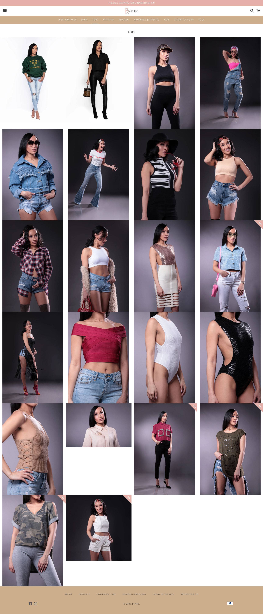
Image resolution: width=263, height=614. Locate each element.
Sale (201, 20)
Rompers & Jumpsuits (146, 20)
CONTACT (84, 594)
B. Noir (135, 604)
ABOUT (68, 594)
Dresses (123, 20)
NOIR (84, 20)
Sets (166, 20)
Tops (95, 20)
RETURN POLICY (190, 594)
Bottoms (108, 20)
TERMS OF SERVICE (163, 594)
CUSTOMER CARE (106, 594)
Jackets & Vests (184, 20)
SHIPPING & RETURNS (134, 594)
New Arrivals (67, 20)
